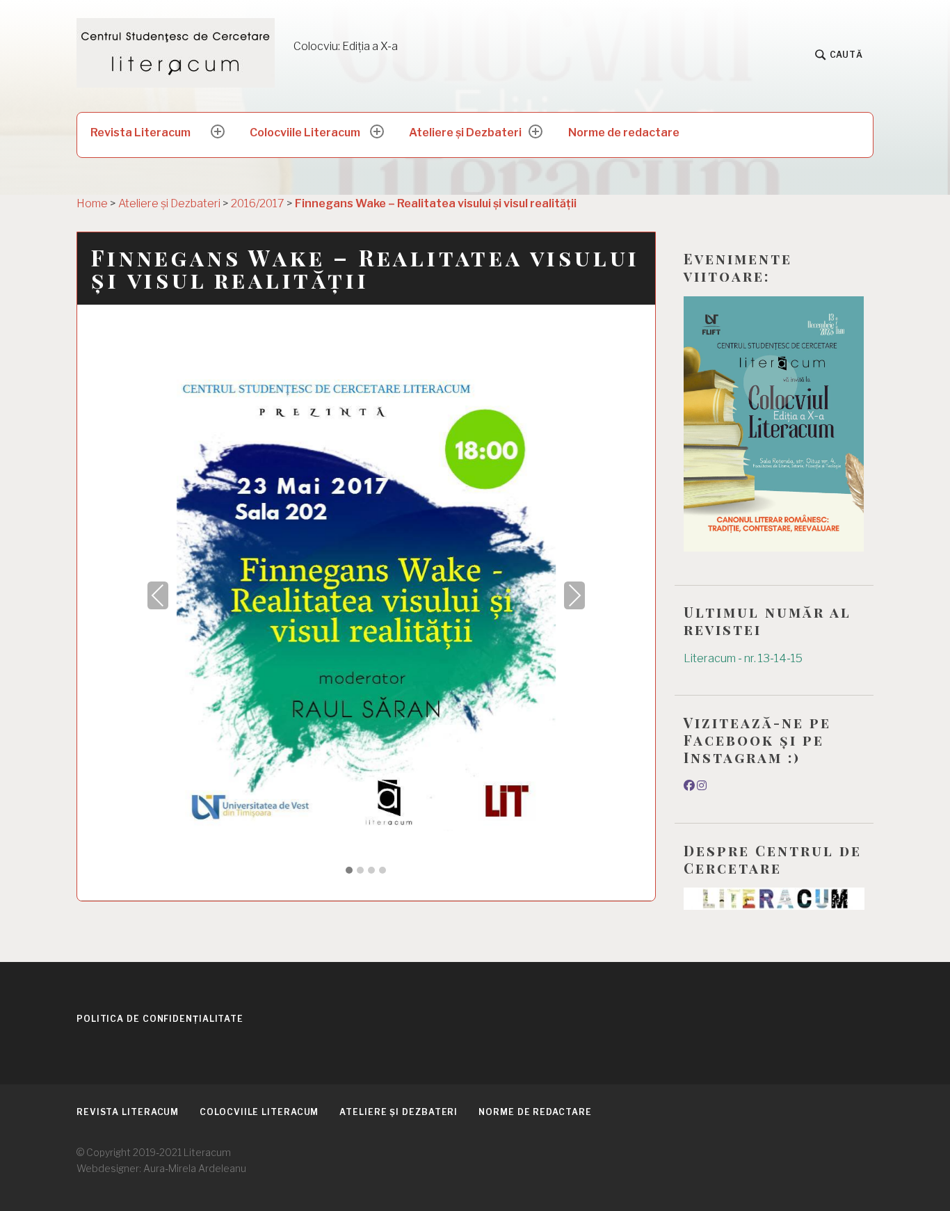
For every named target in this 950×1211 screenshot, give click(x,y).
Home (92, 203)
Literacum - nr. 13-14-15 (743, 658)
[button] (349, 871)
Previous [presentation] (157, 595)
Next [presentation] (574, 595)
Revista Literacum (140, 132)
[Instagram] (702, 785)
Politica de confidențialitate (160, 1018)
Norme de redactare (623, 132)
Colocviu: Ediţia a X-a (345, 46)
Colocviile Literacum (305, 132)
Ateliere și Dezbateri (465, 132)
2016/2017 (257, 203)
